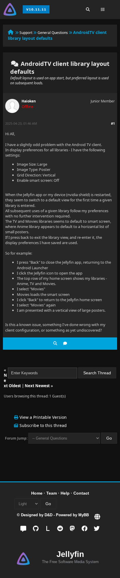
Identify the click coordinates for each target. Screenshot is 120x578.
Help (65, 493)
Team (51, 493)
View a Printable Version (43, 417)
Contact (81, 493)
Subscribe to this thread (43, 425)
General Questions (53, 32)
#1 (113, 123)
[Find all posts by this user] (55, 343)
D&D (48, 515)
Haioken (29, 101)
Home (37, 493)
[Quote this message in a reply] (65, 343)
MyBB (83, 515)
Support (26, 32)
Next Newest (37, 385)
